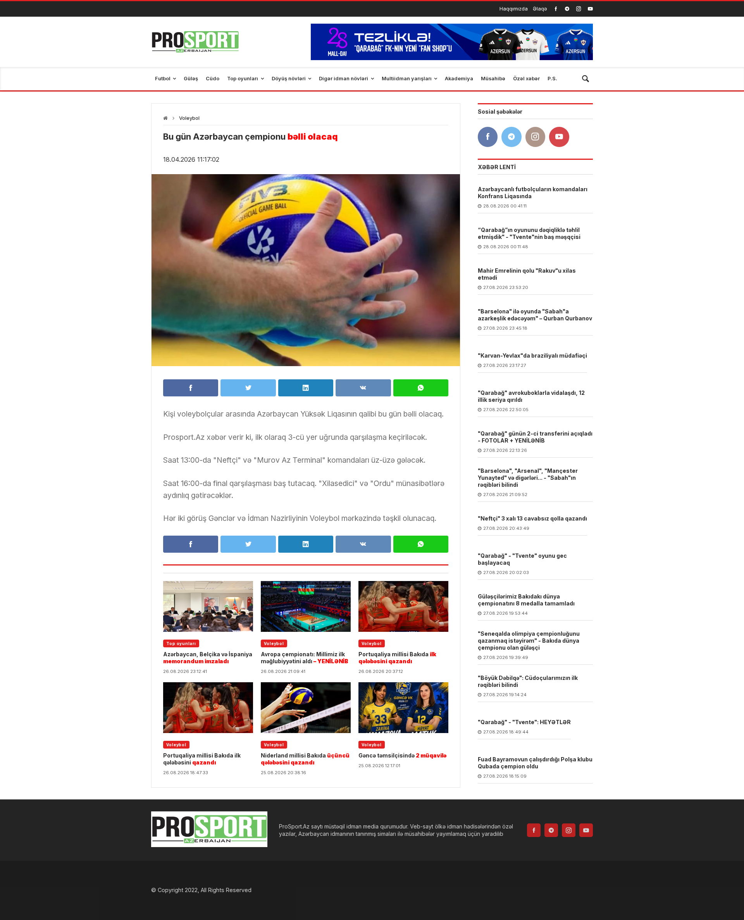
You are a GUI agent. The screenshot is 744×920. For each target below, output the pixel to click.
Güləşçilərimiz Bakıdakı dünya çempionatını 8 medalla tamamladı (526, 600)
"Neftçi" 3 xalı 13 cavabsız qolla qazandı (532, 518)
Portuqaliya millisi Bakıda (397, 657)
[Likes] (555, 9)
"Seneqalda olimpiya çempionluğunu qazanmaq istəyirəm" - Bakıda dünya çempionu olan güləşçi (529, 640)
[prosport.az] (195, 41)
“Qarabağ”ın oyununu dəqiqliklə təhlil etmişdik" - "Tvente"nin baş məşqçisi (529, 233)
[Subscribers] (590, 9)
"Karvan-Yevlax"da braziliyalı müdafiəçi (532, 355)
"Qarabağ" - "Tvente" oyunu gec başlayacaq (522, 559)
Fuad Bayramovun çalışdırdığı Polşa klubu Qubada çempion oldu (535, 763)
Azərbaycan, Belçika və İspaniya (207, 657)
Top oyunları (181, 643)
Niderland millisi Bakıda (305, 759)
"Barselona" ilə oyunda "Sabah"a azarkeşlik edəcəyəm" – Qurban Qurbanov (535, 315)
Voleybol (189, 118)
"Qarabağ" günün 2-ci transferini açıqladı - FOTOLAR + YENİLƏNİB (535, 437)
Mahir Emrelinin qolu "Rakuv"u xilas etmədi (527, 274)
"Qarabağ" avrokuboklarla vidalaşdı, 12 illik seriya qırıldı (531, 396)
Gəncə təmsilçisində (402, 755)
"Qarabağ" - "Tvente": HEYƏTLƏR (524, 722)
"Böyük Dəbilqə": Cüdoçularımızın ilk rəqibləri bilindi (528, 681)
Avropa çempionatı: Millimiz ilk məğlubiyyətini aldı (304, 657)
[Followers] (567, 9)
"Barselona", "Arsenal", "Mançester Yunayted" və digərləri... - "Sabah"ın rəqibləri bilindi (528, 477)
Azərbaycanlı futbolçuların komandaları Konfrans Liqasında (532, 192)
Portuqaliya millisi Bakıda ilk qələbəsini (202, 759)
